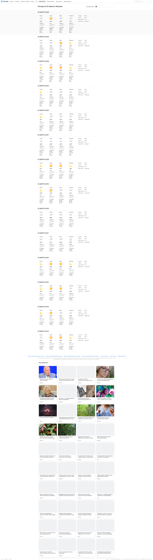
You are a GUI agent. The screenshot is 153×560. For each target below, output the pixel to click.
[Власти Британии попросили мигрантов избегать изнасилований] (105, 433)
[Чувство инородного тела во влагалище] (67, 548)
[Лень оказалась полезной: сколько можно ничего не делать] (48, 548)
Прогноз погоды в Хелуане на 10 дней (90, 356)
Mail (2, 559)
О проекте (107, 559)
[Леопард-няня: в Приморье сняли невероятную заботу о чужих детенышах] (86, 413)
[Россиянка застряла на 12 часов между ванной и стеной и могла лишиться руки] (67, 471)
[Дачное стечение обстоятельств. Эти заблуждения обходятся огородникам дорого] (48, 452)
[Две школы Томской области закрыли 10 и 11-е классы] (86, 529)
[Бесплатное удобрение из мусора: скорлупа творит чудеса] (48, 509)
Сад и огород (113, 356)
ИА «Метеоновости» (148, 559)
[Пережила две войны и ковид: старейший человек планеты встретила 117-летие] (48, 394)
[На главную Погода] (5, 1)
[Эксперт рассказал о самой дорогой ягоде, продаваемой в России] (48, 433)
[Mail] (2, 1)
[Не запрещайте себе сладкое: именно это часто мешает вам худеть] (86, 548)
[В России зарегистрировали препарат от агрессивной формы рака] (105, 529)
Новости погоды (104, 356)
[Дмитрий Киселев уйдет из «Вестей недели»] (48, 375)
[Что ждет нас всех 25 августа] (48, 413)
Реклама (10, 559)
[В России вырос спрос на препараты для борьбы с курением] (105, 413)
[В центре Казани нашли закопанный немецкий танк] (86, 394)
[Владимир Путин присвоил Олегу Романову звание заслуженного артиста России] (67, 490)
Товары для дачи (121, 356)
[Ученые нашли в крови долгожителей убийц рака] (67, 529)
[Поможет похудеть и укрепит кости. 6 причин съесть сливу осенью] (105, 394)
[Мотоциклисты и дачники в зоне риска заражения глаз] (48, 529)
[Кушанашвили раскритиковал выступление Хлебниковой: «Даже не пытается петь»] (105, 548)
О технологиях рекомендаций (127, 559)
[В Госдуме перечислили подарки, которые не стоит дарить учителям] (105, 452)
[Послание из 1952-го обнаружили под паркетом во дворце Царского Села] (86, 375)
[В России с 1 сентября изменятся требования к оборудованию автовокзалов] (105, 490)
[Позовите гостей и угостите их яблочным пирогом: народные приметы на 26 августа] (105, 509)
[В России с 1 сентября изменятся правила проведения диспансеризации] (67, 394)
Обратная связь (136, 559)
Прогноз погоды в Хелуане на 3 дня (36, 356)
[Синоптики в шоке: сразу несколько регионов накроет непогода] (86, 490)
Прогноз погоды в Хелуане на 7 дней (72, 356)
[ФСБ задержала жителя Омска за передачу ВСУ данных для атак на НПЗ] (67, 413)
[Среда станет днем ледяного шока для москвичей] (67, 433)
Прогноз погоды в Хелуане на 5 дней (54, 356)
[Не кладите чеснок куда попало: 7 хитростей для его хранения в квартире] (48, 471)
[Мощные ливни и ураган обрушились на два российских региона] (86, 433)
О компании (6, 559)
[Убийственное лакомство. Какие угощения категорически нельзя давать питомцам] (67, 375)
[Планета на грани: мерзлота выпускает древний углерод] (86, 509)
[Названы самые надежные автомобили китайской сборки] (67, 509)
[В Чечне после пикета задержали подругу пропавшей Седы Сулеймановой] (105, 375)
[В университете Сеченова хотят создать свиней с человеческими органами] (86, 452)
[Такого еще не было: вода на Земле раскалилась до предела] (48, 490)
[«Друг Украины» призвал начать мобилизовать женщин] (105, 471)
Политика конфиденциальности (115, 559)
